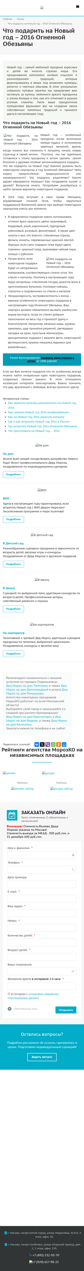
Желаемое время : (36, 979)
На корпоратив (14, 633)
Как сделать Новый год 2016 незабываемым (38, 412)
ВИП (6, 498)
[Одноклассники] (58, 744)
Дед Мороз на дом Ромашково (36, 691)
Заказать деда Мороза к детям (50, 359)
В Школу (9, 588)
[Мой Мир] (64, 744)
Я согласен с (33, 996)
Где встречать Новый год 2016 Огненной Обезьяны (42, 426)
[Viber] (47, 744)
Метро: (14, 921)
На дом (8, 454)
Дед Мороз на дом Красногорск (29, 717)
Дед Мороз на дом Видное (33, 718)
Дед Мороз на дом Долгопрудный (36, 687)
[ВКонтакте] (36, 744)
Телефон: (15, 863)
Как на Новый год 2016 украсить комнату (36, 417)
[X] (42, 744)
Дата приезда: (17, 877)
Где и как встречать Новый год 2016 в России (39, 421)
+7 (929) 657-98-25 (45, 1262)
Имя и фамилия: (20, 848)
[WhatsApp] (53, 744)
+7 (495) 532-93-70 (45, 1255)
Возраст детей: (19, 950)
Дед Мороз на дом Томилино (26, 685)
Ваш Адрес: (17, 906)
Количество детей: (21, 936)
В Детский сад (13, 543)
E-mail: (14, 892)
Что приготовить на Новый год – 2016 (34, 431)
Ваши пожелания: (20, 964)
